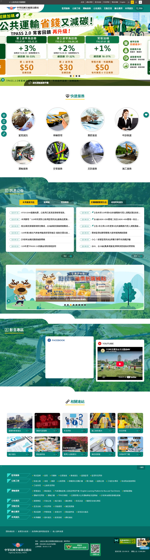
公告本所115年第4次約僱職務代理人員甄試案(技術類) (109, 213)
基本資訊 (47, 517)
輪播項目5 (76, 305)
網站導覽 (89, 2)
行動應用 (58, 506)
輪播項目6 (79, 305)
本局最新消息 (28, 202)
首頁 (82, 2)
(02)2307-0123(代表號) (48, 544)
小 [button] (128, 2)
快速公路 (37, 481)
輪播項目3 (76, 76)
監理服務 (66, 8)
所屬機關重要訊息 (99, 202)
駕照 (46, 475)
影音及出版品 (83, 512)
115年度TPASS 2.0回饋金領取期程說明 (33, 246)
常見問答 (106, 2)
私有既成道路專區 (129, 481)
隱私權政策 (10, 531)
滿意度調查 (69, 506)
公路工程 (76, 8)
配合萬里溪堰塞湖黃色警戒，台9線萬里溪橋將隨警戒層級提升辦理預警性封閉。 (40, 226)
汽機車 (54, 475)
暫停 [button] (3, 80)
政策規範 (58, 517)
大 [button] (136, 2)
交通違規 (63, 475)
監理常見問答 (97, 475)
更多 (65, 256)
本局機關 (37, 517)
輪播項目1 (71, 76)
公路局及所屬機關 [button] (18, 2)
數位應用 (118, 8)
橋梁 (53, 481)
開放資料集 (69, 512)
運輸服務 (87, 8)
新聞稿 (47, 202)
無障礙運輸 (127, 491)
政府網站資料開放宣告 (40, 531)
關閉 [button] (142, 467)
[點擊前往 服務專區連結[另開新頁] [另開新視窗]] (76, 547)
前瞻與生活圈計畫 (76, 481)
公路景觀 (61, 481)
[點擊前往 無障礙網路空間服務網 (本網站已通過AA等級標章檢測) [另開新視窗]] (127, 541)
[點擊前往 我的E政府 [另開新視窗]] (116, 540)
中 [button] (132, 2)
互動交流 (108, 8)
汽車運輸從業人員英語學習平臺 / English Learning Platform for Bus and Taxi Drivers (87, 491)
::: (1, 1)
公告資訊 (97, 8)
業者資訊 (74, 475)
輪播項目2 (73, 76)
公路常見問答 (49, 485)
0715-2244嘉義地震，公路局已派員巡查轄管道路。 (38, 213)
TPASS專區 (63, 495)
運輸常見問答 (39, 495)
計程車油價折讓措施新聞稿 (28, 239)
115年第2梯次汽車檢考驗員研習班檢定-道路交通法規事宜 (40, 233)
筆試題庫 (37, 475)
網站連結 (68, 517)
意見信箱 (98, 2)
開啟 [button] (146, 115)
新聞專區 (37, 501)
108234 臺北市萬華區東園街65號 (51, 541)
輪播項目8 (85, 305)
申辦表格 (47, 512)
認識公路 (100, 481)
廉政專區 (68, 501)
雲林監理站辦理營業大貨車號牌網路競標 (104, 233)
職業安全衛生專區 (93, 501)
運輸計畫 (51, 495)
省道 (46, 481)
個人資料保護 (58, 531)
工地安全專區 (113, 481)
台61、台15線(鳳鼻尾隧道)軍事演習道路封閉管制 (108, 246)
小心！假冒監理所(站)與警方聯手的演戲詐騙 (106, 239)
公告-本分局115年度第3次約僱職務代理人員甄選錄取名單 (110, 226)
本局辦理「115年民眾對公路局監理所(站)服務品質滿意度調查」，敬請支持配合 (39, 219)
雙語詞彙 (115, 2)
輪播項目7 (82, 305)
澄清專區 (65, 202)
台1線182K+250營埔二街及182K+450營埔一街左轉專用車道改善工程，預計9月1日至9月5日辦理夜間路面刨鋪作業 (109, 219)
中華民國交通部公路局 (22, 8)
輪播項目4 (79, 76)
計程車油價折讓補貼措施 (110, 495)
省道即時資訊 (117, 202)
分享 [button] (140, 2)
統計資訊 (58, 501)
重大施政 (89, 481)
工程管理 (37, 485)
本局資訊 (129, 8)
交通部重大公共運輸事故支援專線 (84, 495)
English (122, 2)
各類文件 (58, 512)
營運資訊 (37, 491)
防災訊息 (79, 501)
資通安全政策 (23, 531)
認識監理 (84, 475)
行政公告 (47, 501)
